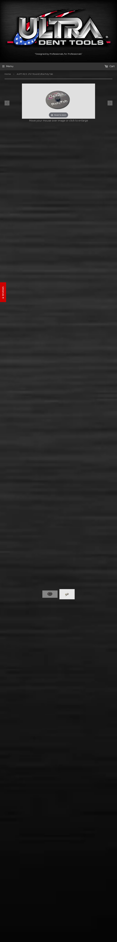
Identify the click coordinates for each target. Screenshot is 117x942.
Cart (112, 66)
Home (8, 74)
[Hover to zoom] (58, 100)
